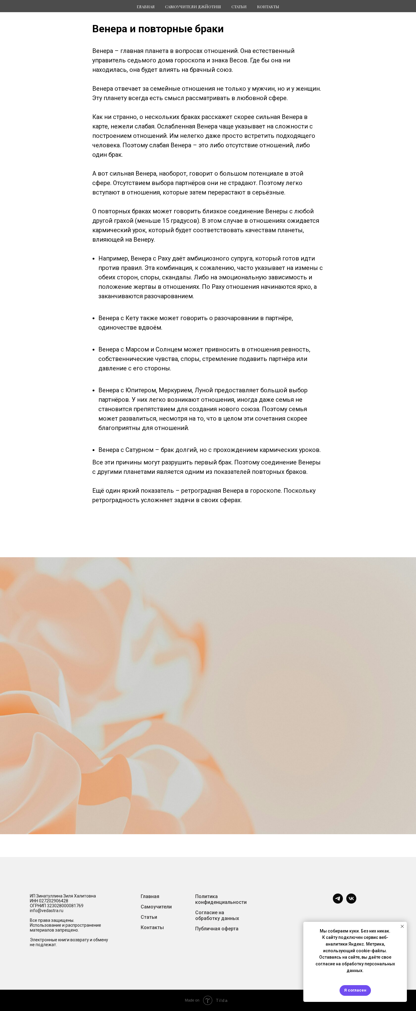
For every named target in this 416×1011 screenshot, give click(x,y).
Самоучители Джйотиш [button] (193, 6)
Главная (146, 6)
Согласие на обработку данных (217, 915)
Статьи (149, 917)
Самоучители (156, 907)
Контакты (268, 6)
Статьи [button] (239, 6)
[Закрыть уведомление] (402, 926)
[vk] (351, 901)
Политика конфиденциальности (221, 899)
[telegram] (338, 901)
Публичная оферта (216, 929)
